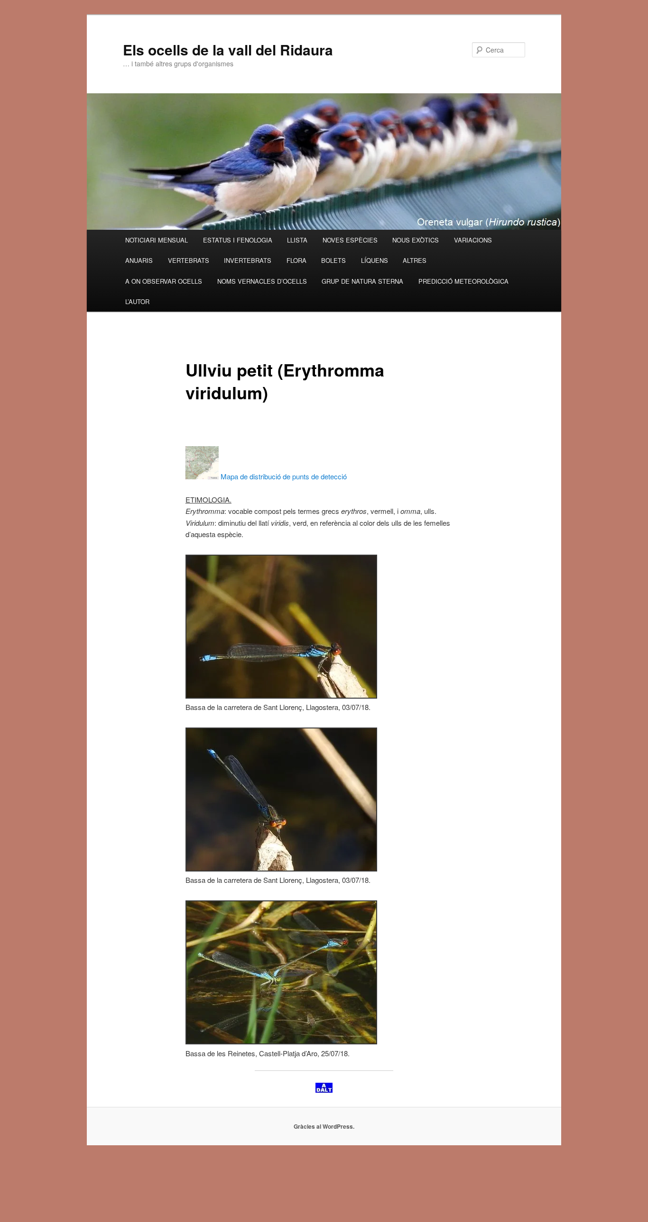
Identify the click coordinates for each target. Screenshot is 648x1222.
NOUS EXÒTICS (415, 239)
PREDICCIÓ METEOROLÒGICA (463, 281)
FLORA (296, 260)
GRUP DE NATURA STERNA (362, 281)
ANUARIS (139, 260)
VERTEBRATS (188, 260)
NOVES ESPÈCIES (350, 239)
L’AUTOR (137, 301)
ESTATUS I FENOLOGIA (237, 239)
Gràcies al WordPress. (324, 1126)
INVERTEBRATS (247, 260)
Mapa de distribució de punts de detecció (283, 476)
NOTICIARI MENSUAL (156, 239)
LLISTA (297, 239)
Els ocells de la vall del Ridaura (228, 49)
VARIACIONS (473, 239)
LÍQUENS (374, 260)
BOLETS (333, 260)
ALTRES (414, 260)
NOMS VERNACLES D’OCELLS (262, 281)
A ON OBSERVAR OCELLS (163, 281)
